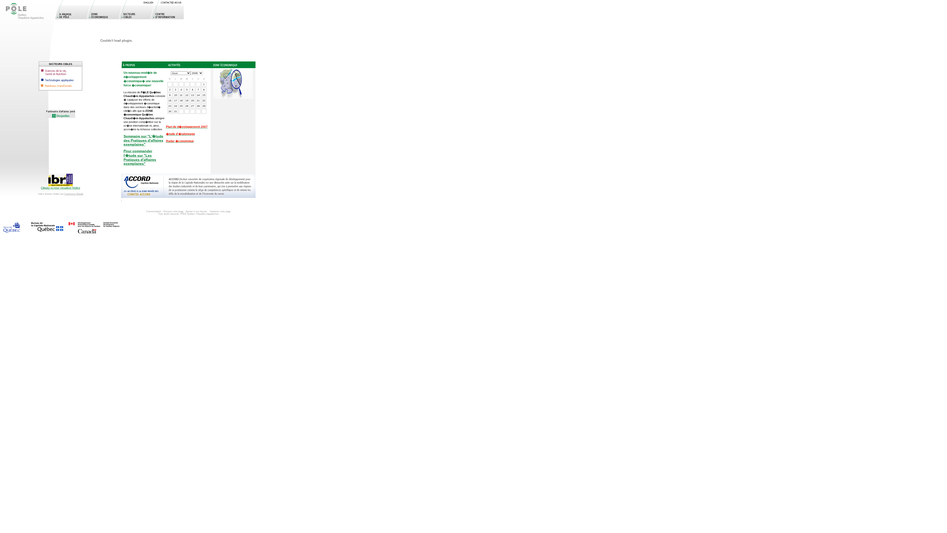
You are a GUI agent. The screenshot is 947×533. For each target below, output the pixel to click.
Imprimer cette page (220, 211)
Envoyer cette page (173, 211)
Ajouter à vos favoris (196, 211)
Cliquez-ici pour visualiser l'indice (60, 187)
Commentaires (153, 211)
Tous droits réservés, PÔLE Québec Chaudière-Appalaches (188, 214)
